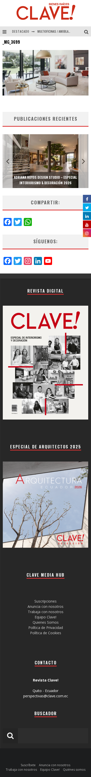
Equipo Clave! (45, 617)
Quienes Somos (46, 622)
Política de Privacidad (45, 627)
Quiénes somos (74, 769)
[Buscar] (87, 31)
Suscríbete (28, 765)
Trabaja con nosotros (45, 611)
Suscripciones (45, 601)
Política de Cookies (45, 632)
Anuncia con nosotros (45, 606)
